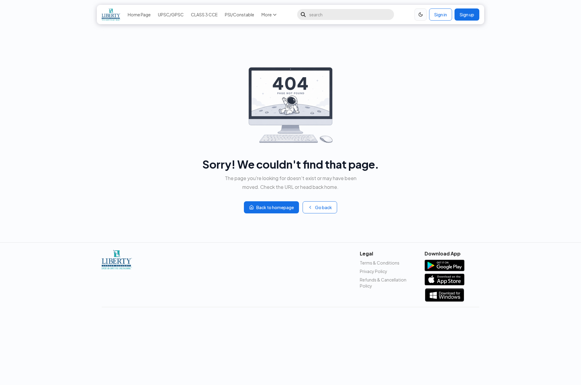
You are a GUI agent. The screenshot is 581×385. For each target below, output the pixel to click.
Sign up (467, 14)
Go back (323, 207)
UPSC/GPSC (171, 14)
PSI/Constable (239, 14)
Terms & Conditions (379, 262)
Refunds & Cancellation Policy (383, 282)
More (266, 14)
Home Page (139, 14)
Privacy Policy (373, 271)
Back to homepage (275, 207)
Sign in (440, 14)
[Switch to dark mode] (421, 14)
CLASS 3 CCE (204, 14)
